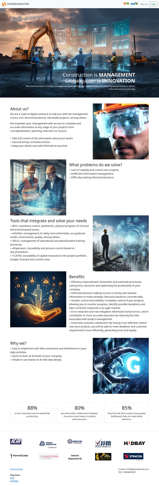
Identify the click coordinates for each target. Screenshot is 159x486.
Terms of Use (16, 469)
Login (153, 4)
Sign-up (143, 4)
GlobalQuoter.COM (17, 3)
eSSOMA (14, 480)
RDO (12, 477)
